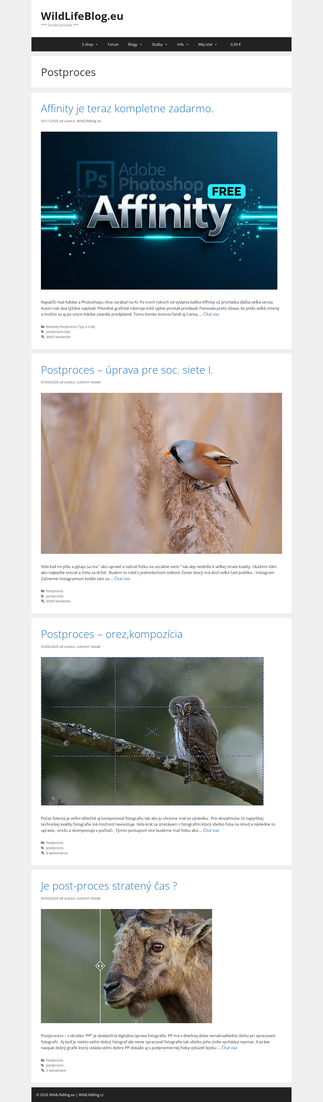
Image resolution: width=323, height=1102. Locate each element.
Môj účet (205, 44)
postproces (55, 331)
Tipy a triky (86, 326)
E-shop (87, 44)
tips (67, 331)
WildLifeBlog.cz (91, 1094)
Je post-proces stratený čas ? (109, 885)
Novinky (52, 326)
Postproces (68, 326)
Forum (113, 44)
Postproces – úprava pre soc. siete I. (127, 369)
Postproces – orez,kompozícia (112, 634)
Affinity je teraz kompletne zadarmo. (127, 108)
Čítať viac (211, 314)
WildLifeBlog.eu (82, 16)
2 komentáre (56, 1070)
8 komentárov (57, 853)
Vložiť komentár (58, 337)
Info (180, 44)
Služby (157, 44)
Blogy (132, 44)
